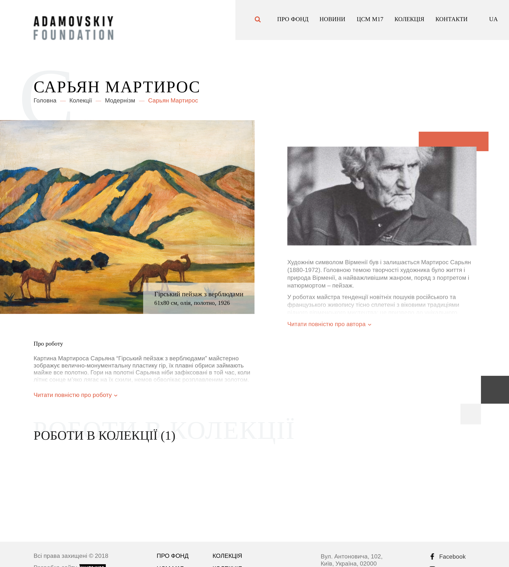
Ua (493, 20)
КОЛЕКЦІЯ (409, 20)
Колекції (80, 98)
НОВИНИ (332, 20)
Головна (45, 98)
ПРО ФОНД (292, 20)
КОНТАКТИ (451, 20)
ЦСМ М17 (370, 20)
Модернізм (120, 98)
